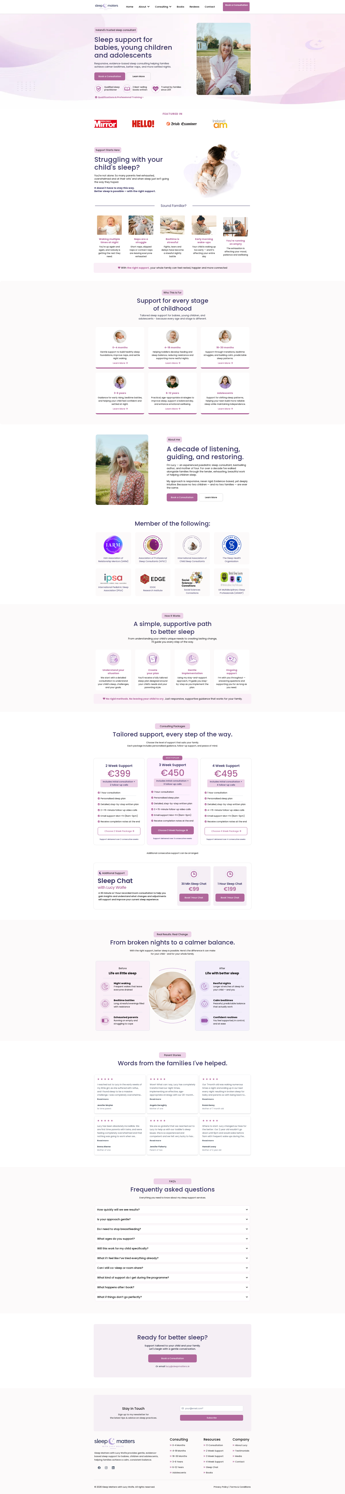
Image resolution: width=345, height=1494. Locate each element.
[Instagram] (106, 1467)
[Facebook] (99, 1467)
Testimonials (242, 1450)
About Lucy (241, 1445)
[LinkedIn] (113, 1467)
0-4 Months (178, 1445)
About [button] (143, 6)
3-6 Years (177, 1461)
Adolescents (179, 1472)
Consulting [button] (162, 6)
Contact (239, 1461)
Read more (103, 1099)
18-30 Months (179, 1456)
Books (209, 1472)
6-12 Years (178, 1467)
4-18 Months (179, 1450)
